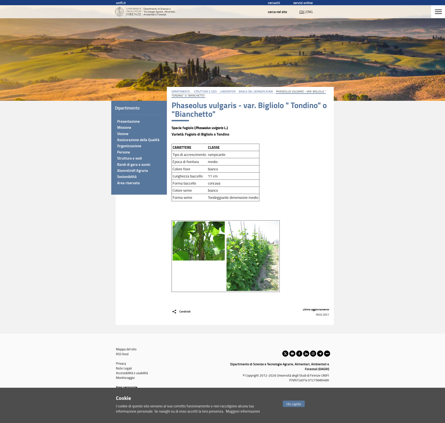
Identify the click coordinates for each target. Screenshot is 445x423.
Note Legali (124, 368)
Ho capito (293, 403)
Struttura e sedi (205, 91)
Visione (122, 133)
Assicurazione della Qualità (138, 139)
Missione (124, 127)
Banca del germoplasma (256, 91)
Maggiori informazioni (243, 411)
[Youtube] (292, 354)
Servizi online (303, 2)
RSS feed (122, 354)
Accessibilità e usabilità (132, 373)
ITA (301, 11)
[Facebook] (299, 354)
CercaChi (274, 2)
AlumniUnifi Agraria (132, 170)
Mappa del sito (126, 349)
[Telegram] (320, 354)
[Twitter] (285, 354)
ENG (309, 11)
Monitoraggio (125, 377)
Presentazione (128, 121)
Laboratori (228, 91)
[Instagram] (313, 354)
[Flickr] (327, 354)
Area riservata (128, 182)
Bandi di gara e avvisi (133, 164)
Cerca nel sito (277, 11)
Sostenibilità (127, 176)
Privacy (121, 363)
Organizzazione (129, 145)
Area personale (126, 387)
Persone (123, 152)
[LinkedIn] (306, 354)
